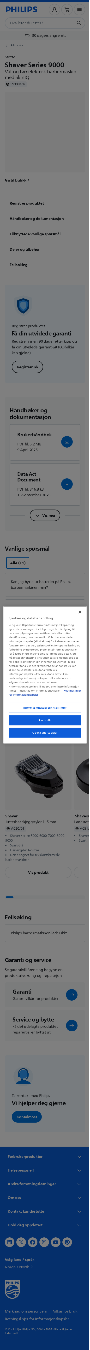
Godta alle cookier (43, 734)
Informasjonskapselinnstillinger (43, 709)
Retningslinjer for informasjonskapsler (32, 694)
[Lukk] (77, 610)
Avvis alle (43, 722)
